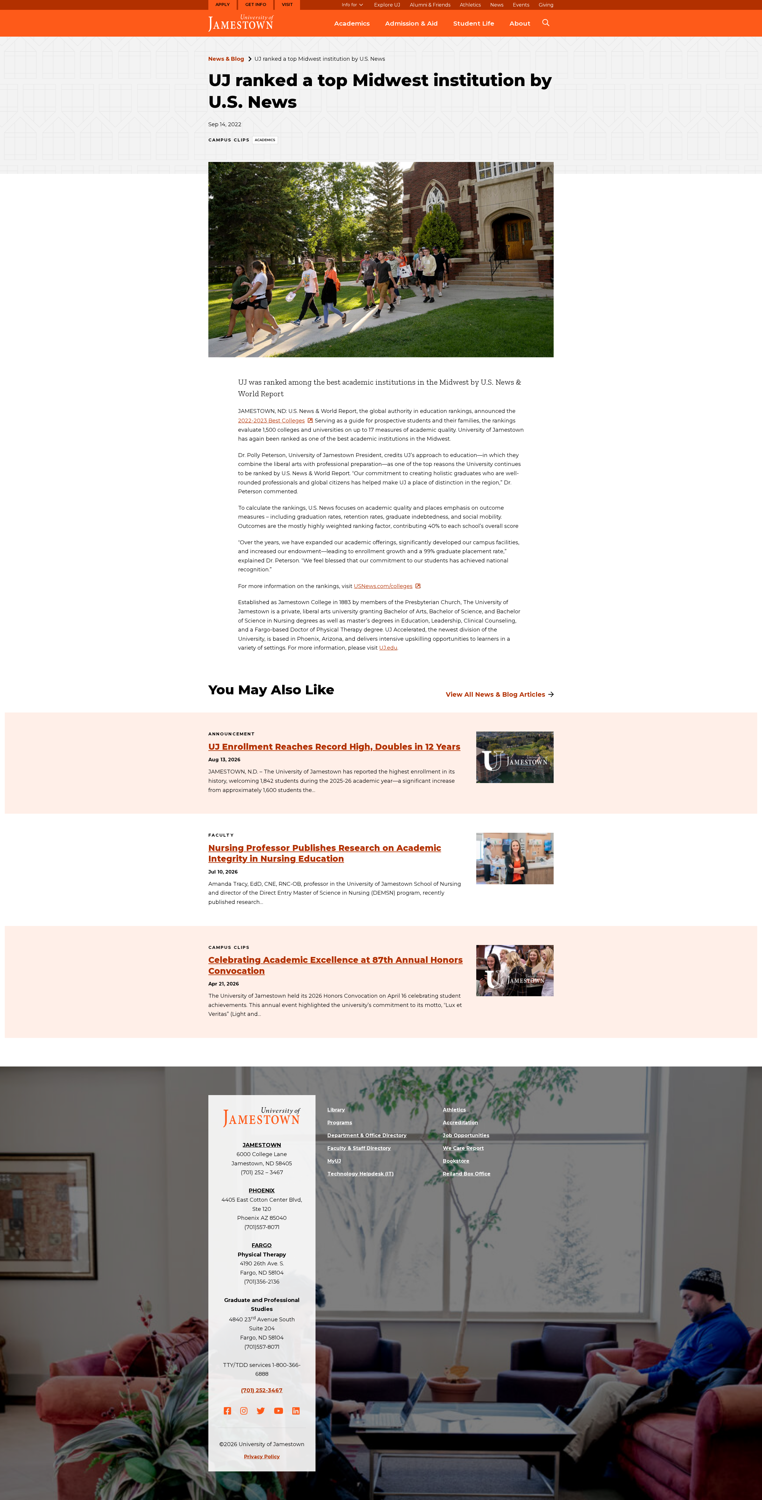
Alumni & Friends (430, 5)
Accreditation (460, 1122)
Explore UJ (387, 5)
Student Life (473, 23)
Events (521, 5)
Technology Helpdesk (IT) (360, 1174)
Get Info (255, 4)
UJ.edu (388, 648)
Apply (222, 4)
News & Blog (226, 59)
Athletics (470, 5)
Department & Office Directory (367, 1135)
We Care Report (463, 1148)
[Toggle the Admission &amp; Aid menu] (411, 29)
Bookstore (456, 1161)
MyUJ (334, 1161)
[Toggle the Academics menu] (352, 29)
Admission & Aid (411, 23)
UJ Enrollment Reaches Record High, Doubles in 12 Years (334, 747)
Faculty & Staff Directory (359, 1148)
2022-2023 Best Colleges (271, 420)
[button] (546, 23)
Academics (352, 23)
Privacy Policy (262, 1457)
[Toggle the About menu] (520, 29)
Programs (339, 1122)
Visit (287, 4)
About (520, 23)
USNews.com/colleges (383, 586)
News (496, 5)
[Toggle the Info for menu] (352, 7)
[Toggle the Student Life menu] (473, 29)
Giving (546, 5)
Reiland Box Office (467, 1174)
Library (336, 1110)
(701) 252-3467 (261, 1390)
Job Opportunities (466, 1135)
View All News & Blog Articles (495, 694)
